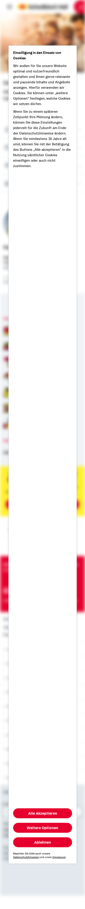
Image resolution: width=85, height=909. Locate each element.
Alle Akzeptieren (42, 813)
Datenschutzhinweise (26, 857)
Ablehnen (42, 842)
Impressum (59, 857)
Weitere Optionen (42, 827)
